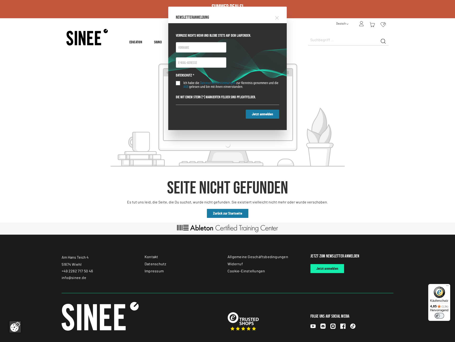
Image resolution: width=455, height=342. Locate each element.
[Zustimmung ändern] (15, 327)
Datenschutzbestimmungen (218, 83)
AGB (185, 87)
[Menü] (447, 287)
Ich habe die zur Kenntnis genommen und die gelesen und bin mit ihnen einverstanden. (230, 85)
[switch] (439, 316)
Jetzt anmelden (262, 114)
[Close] (277, 17)
